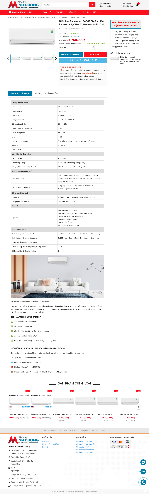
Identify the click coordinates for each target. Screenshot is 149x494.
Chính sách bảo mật (84, 441)
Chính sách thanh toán (85, 450)
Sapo (95, 491)
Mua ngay (95, 54)
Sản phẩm (73, 12)
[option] (32, 37)
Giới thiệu (60, 12)
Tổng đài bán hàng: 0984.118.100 (24, 474)
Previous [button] (8, 58)
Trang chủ (46, 12)
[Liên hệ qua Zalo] (143, 472)
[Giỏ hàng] (137, 5)
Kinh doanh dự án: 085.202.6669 (24, 478)
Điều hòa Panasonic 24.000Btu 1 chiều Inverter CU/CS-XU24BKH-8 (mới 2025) (63, 414)
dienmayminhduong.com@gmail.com (25, 486)
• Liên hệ (103, 431)
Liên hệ (96, 12)
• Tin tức (94, 431)
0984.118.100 (105, 4)
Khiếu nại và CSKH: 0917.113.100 (24, 482)
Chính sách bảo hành (84, 452)
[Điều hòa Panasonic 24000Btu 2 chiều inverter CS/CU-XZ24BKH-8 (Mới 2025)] (114, 59)
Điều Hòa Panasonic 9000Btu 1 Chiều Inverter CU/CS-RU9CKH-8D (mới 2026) (41, 414)
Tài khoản (127, 4)
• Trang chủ (62, 431)
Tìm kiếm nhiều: (49, 430)
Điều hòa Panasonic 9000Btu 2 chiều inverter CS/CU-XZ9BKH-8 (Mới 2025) (130, 414)
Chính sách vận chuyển (85, 444)
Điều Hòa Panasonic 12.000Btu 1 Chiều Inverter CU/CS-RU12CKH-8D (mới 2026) (19, 414)
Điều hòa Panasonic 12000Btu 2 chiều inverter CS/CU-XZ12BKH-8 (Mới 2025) (108, 414)
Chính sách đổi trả (83, 447)
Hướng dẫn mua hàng (50, 444)
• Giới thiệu (73, 431)
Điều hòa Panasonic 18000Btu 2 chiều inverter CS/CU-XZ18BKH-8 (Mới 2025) (85, 414)
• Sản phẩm (84, 431)
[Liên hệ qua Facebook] (143, 462)
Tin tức (86, 12)
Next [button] (56, 58)
